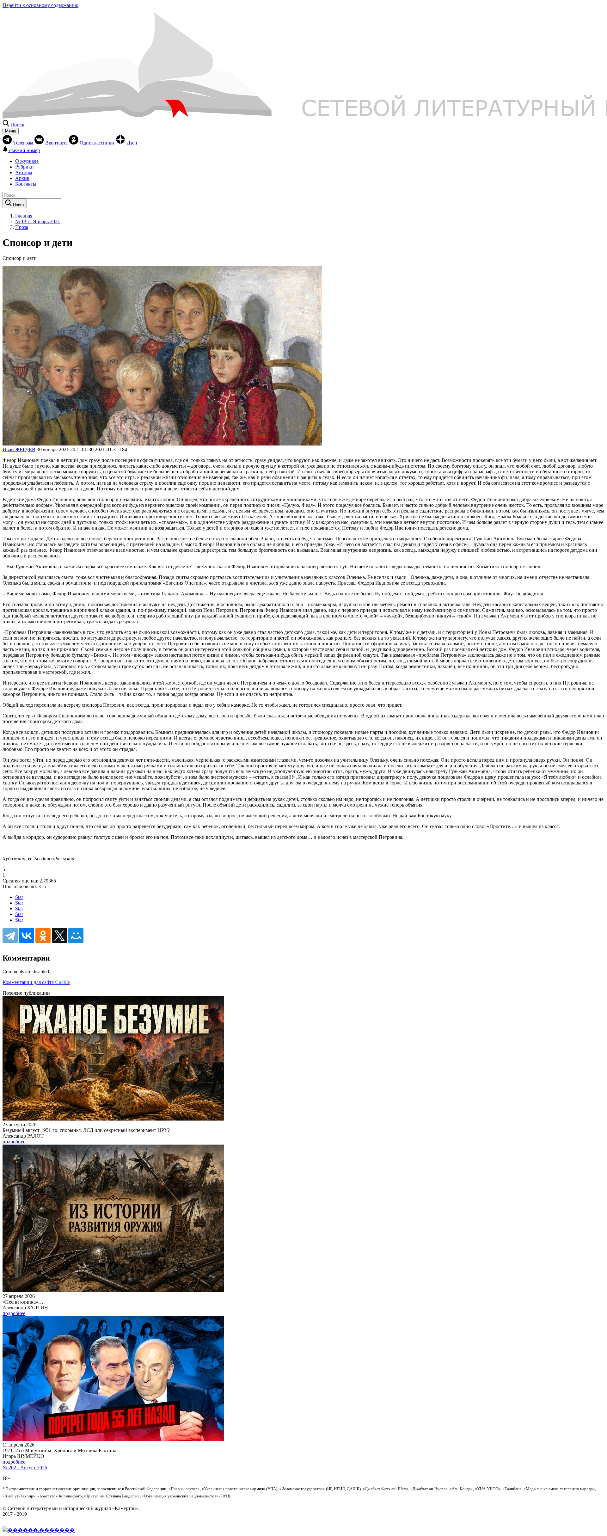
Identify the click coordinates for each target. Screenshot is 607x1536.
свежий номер (24, 150)
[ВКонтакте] (26, 935)
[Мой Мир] (75, 935)
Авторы (23, 172)
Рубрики (24, 166)
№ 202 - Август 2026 (25, 1467)
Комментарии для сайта (36, 982)
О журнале (27, 161)
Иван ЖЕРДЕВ (19, 449)
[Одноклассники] (43, 935)
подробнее (14, 1141)
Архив (22, 178)
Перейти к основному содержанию (40, 5)
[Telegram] (10, 935)
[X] (59, 935)
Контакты (25, 184)
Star (19, 897)
